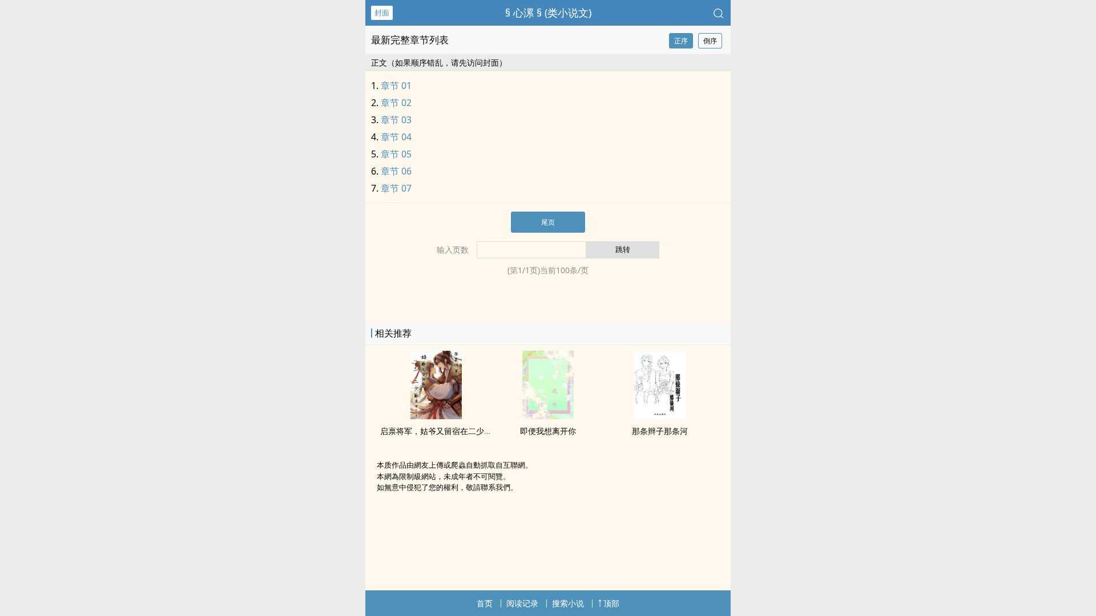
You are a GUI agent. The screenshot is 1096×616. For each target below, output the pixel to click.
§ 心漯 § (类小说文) (548, 12)
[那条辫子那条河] (660, 416)
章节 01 (396, 85)
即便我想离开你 (548, 430)
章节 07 (396, 188)
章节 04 (396, 137)
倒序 (710, 41)
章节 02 (396, 102)
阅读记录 (522, 603)
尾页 (548, 222)
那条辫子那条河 (660, 430)
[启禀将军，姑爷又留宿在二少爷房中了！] (436, 416)
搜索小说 (568, 603)
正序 (681, 41)
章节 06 (396, 171)
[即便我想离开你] (548, 416)
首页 (485, 603)
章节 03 (396, 120)
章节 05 (396, 154)
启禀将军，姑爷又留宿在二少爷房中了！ (452, 430)
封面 (381, 12)
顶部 (611, 603)
